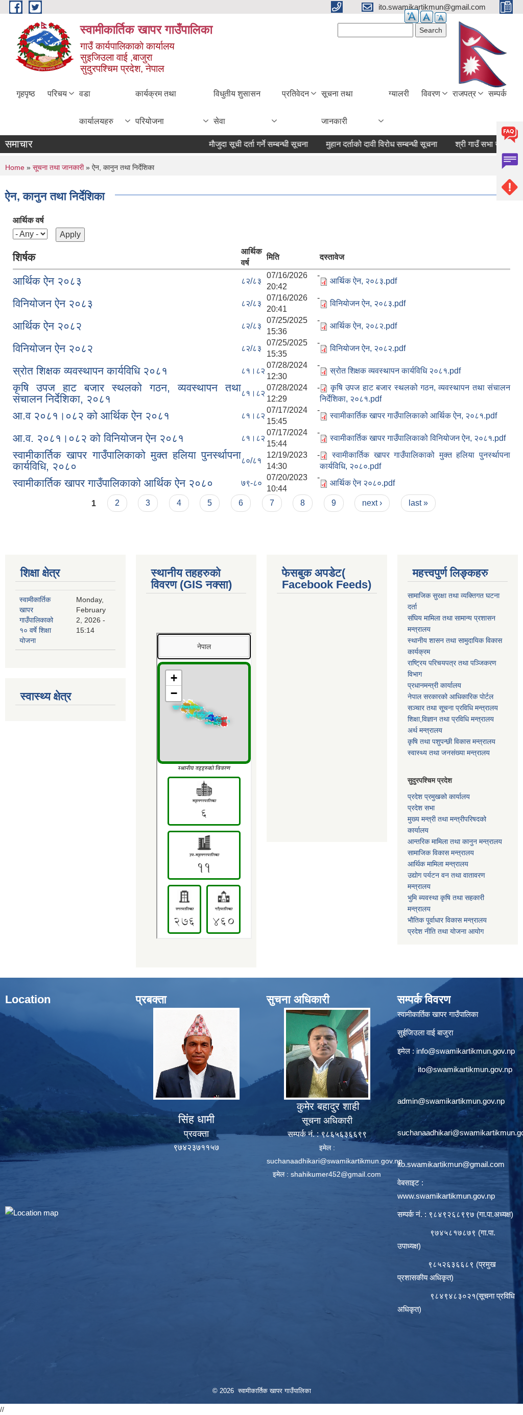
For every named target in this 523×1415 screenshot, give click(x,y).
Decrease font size (440, 17)
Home (15, 167)
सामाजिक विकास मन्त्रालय (441, 853)
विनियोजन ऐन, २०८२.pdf (368, 348)
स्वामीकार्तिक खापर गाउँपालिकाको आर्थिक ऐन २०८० (113, 483)
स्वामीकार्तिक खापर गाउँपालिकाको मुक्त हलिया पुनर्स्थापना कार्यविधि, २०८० (127, 460)
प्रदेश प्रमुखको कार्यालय (439, 796)
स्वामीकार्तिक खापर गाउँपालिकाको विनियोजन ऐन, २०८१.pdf (418, 438)
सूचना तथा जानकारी (337, 107)
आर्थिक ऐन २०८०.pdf (362, 483)
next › (372, 503)
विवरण (430, 93)
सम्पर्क (497, 93)
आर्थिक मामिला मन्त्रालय (438, 864)
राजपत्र (464, 93)
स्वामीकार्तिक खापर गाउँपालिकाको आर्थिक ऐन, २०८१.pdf (413, 415)
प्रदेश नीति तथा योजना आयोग (446, 931)
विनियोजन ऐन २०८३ (53, 303)
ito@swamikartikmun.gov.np (465, 1069)
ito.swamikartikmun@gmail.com (451, 1164)
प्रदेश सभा (421, 808)
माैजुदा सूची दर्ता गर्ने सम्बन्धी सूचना (231, 144)
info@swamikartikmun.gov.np (465, 1051)
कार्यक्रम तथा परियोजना (155, 107)
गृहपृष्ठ (25, 93)
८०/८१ (251, 460)
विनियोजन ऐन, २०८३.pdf (368, 303)
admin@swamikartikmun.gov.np (451, 1101)
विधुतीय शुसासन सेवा (236, 107)
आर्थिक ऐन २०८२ (47, 326)
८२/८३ (251, 281)
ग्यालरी (399, 93)
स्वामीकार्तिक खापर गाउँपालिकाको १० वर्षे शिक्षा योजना (36, 619)
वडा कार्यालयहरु (96, 107)
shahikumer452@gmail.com (336, 1174)
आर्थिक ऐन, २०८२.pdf (363, 325)
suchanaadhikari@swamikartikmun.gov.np (334, 1161)
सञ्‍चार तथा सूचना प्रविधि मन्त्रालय (453, 708)
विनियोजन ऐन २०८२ (53, 348)
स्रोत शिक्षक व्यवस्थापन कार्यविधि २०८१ (90, 371)
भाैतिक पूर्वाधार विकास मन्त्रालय (447, 920)
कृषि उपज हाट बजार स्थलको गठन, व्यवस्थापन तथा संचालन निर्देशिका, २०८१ (127, 393)
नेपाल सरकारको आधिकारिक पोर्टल (450, 696)
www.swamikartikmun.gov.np (446, 1195)
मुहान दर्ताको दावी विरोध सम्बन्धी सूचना (355, 144)
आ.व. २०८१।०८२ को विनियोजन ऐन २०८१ (98, 438)
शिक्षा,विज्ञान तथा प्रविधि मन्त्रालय (451, 719)
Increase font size (412, 16)
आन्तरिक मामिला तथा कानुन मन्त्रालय (455, 841)
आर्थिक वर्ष (28, 220)
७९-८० (251, 483)
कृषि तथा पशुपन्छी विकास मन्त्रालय (451, 741)
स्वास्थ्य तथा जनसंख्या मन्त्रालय (449, 753)
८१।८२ (253, 370)
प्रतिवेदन (295, 93)
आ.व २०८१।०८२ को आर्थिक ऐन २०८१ (91, 415)
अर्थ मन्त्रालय (425, 730)
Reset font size (426, 17)
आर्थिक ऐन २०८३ (47, 281)
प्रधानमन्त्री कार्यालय (434, 685)
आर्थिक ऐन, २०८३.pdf (363, 281)
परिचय (57, 93)
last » (418, 503)
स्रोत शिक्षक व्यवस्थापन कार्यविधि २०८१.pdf (395, 370)
